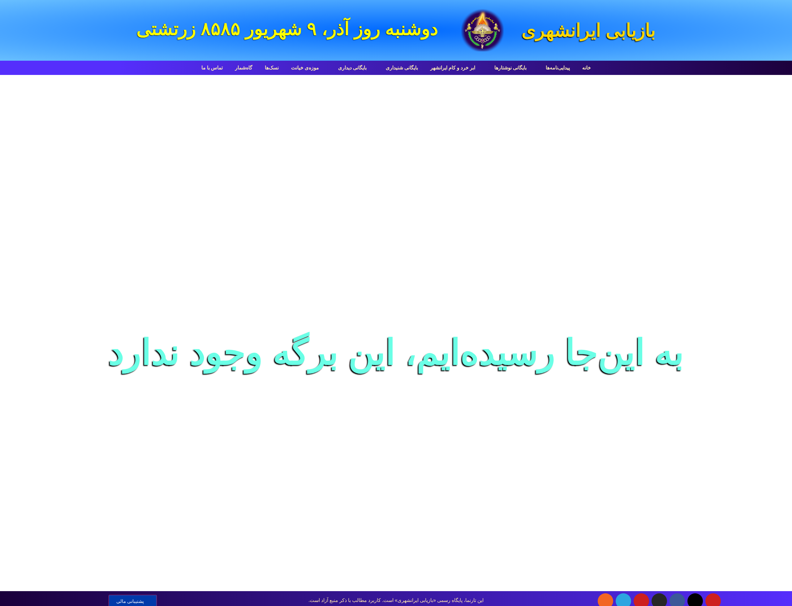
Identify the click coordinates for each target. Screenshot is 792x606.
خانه (586, 67)
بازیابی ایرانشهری (589, 30)
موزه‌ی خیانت (305, 67)
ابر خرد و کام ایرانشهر (452, 67)
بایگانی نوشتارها (510, 67)
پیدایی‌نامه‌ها (558, 67)
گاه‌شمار (243, 67)
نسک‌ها (272, 67)
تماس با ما (212, 67)
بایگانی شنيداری (402, 67)
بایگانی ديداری (352, 67)
